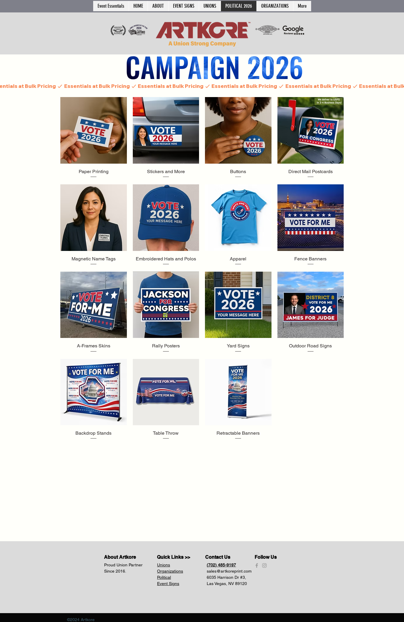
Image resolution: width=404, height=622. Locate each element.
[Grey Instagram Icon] (264, 565)
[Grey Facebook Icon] (257, 565)
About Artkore (120, 557)
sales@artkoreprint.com (229, 571)
